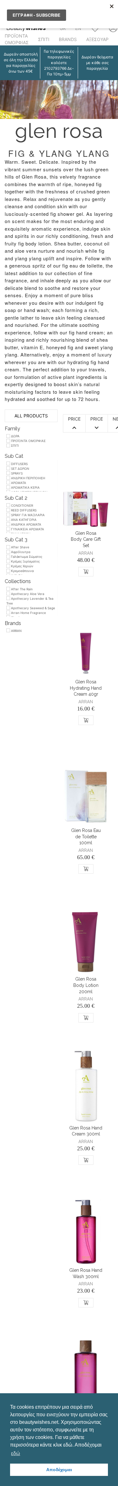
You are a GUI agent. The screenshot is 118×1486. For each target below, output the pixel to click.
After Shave (19, 547)
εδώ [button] (15, 1453)
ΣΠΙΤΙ (43, 39)
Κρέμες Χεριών (21, 566)
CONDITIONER (21, 505)
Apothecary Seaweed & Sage (32, 608)
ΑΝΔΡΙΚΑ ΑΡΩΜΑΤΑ (25, 524)
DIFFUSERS (19, 464)
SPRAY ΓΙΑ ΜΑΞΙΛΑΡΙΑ (27, 515)
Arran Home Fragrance (28, 613)
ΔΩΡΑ (15, 436)
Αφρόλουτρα (20, 552)
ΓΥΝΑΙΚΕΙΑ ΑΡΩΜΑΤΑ (27, 529)
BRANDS (68, 39)
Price (74, 419)
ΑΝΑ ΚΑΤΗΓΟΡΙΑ (23, 520)
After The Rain (21, 589)
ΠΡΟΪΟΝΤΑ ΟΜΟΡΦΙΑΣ (17, 39)
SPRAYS (16, 473)
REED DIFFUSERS (23, 510)
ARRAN (16, 631)
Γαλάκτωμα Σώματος (26, 556)
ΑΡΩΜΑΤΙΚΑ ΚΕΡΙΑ (25, 487)
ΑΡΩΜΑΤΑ (18, 483)
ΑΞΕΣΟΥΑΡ (97, 39)
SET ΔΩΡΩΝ (19, 468)
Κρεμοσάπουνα (22, 571)
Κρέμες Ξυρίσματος (25, 561)
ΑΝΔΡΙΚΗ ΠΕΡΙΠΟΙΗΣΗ (27, 478)
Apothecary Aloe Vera (27, 594)
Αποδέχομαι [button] (59, 1469)
